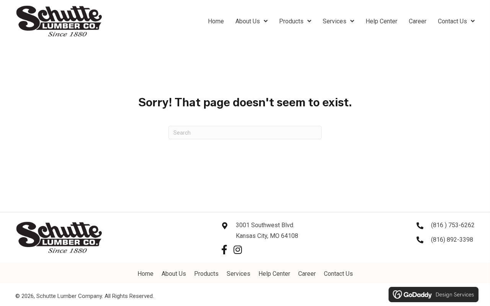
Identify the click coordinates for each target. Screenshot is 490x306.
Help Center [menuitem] (274, 273)
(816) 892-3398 (452, 239)
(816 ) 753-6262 (453, 225)
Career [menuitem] (307, 273)
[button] (224, 249)
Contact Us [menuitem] (338, 273)
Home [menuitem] (145, 273)
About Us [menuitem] (174, 273)
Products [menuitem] (206, 273)
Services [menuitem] (238, 273)
